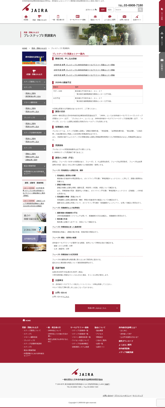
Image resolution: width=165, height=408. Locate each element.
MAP (107, 384)
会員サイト (137, 18)
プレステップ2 (29, 117)
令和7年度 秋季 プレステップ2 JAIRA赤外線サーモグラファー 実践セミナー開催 (84, 70)
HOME (26, 18)
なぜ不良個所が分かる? (129, 337)
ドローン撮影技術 (30, 102)
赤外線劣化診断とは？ (128, 327)
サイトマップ (138, 396)
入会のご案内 (101, 340)
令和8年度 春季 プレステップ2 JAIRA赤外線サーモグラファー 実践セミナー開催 (84, 65)
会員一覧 (99, 344)
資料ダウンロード (126, 341)
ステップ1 (28, 87)
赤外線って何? (126, 334)
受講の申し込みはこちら (97, 308)
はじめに (123, 330)
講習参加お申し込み (33, 96)
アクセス (99, 334)
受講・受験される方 (39, 18)
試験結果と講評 (31, 160)
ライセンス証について (80, 340)
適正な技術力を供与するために (58, 340)
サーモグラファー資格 (78, 18)
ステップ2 (28, 148)
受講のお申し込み (32, 111)
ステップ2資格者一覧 (80, 334)
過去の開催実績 (30, 166)
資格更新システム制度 (80, 347)
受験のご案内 (30, 154)
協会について (95, 18)
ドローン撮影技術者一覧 (81, 337)
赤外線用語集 (124, 348)
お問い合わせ (124, 18)
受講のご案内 (30, 93)
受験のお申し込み (32, 157)
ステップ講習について (32, 82)
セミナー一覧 (162, 12)
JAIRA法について (54, 330)
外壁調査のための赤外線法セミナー (34, 173)
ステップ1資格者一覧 (80, 330)
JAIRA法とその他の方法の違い (58, 335)
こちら (66, 297)
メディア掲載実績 (126, 352)
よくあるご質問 (109, 18)
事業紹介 (99, 337)
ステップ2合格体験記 (80, 344)
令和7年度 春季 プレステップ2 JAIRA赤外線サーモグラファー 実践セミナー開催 (84, 75)
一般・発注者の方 (58, 18)
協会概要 (99, 330)
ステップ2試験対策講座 (33, 133)
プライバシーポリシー (122, 396)
